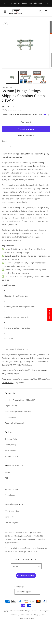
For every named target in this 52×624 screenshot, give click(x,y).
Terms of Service (11, 489)
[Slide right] (49, 78)
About (7, 472)
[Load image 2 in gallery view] (26, 77)
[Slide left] (3, 78)
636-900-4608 (10, 417)
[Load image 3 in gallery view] (39, 77)
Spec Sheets (10, 495)
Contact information (27, 619)
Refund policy (44, 611)
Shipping (4, 110)
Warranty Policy (11, 456)
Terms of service (26, 615)
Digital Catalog (11, 406)
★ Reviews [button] (49, 314)
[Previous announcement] (4, 3)
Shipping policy (39, 615)
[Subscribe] (38, 566)
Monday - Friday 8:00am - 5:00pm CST (20, 400)
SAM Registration (12, 511)
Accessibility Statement (14, 423)
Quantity (5, 141)
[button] (5, 11)
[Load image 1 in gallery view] (12, 77)
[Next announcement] (47, 3)
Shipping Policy (11, 439)
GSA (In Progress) (12, 523)
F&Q (6, 478)
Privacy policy (14, 615)
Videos (7, 484)
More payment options (26, 135)
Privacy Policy (10, 445)
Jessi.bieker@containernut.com (18, 411)
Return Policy (10, 450)
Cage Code (9, 517)
